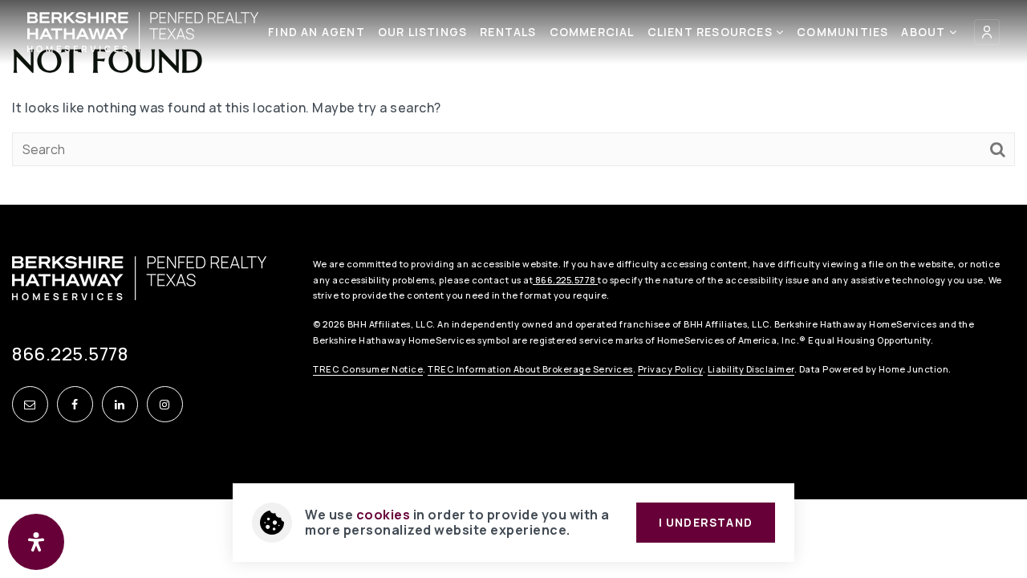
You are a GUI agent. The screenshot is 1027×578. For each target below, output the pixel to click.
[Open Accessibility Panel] (36, 542)
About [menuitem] (924, 31)
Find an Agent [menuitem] (316, 31)
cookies (383, 514)
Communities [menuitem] (842, 31)
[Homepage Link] (142, 30)
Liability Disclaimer (751, 369)
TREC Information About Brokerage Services (530, 369)
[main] (513, 102)
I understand (706, 522)
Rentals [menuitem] (508, 31)
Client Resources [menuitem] (711, 31)
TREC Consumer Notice (368, 369)
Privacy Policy (670, 369)
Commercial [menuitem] (592, 31)
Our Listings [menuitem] (422, 31)
